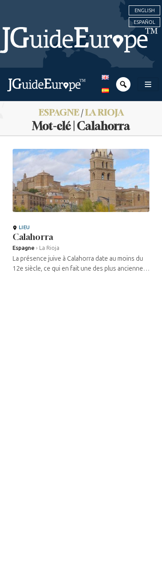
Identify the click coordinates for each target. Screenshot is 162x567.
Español (144, 22)
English (145, 10)
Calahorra (33, 237)
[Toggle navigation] (148, 84)
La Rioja (104, 112)
